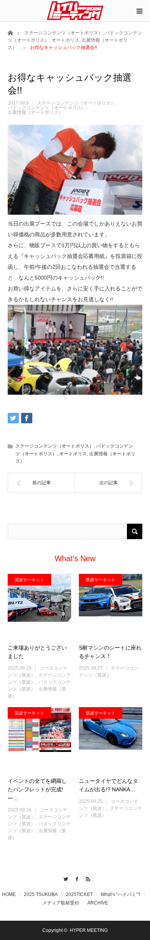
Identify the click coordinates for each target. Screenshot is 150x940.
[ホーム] (10, 32)
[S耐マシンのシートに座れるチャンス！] (110, 606)
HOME (9, 894)
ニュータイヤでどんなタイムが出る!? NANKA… (108, 785)
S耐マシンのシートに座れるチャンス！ (110, 652)
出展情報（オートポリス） (35, 112)
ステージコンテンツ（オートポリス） (63, 33)
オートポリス (65, 40)
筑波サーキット (29, 579)
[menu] (139, 11)
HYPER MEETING (89, 930)
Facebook (75, 878)
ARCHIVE (97, 903)
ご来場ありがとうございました (37, 652)
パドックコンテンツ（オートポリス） (47, 107)
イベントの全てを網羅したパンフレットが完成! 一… (37, 789)
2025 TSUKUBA (41, 894)
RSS (86, 878)
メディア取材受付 (60, 903)
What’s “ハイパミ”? (120, 894)
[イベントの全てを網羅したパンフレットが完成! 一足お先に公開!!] (39, 739)
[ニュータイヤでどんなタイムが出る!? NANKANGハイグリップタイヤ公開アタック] (110, 739)
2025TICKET (79, 894)
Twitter (64, 878)
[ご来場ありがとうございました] (39, 606)
